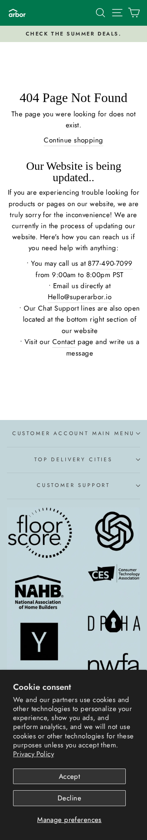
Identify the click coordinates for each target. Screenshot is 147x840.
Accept (69, 776)
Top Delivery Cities (73, 459)
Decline (69, 798)
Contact (64, 342)
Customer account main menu (73, 433)
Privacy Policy (33, 754)
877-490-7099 (110, 263)
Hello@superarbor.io (79, 297)
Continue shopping (73, 140)
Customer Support (73, 485)
